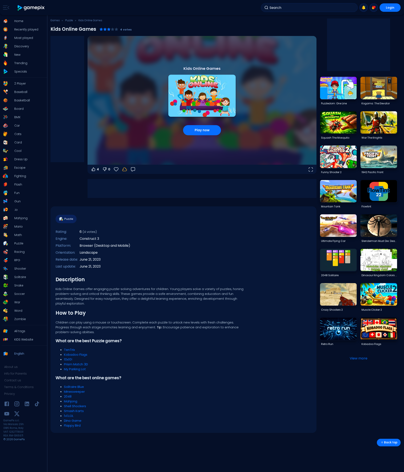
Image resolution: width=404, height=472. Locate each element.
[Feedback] (133, 169)
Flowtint (366, 206)
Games (55, 20)
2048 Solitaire (330, 275)
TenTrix (69, 349)
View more (358, 358)
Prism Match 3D (76, 364)
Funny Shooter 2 (331, 172)
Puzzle (69, 20)
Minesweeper (74, 391)
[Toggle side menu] (5, 7)
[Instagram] (16, 404)
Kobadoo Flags (75, 354)
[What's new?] (363, 7)
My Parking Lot (75, 369)
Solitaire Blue (74, 386)
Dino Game (72, 420)
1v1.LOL (68, 416)
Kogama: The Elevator (375, 103)
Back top (390, 442)
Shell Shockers (75, 406)
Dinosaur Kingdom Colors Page (379, 275)
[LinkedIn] (27, 404)
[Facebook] (6, 404)
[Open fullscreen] (310, 169)
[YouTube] (6, 414)
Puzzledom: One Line (334, 103)
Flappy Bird (72, 425)
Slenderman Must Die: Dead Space (379, 241)
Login (390, 7)
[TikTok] (37, 404)
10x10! (68, 359)
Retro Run (327, 344)
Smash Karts (74, 411)
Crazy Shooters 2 (332, 310)
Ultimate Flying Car (333, 241)
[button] (22, 21)
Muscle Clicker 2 (371, 310)
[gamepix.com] (31, 8)
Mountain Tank (330, 206)
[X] (16, 414)
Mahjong (70, 401)
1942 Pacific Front (372, 172)
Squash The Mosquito (335, 137)
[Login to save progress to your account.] (124, 169)
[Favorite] (373, 7)
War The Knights (371, 137)
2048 (68, 396)
